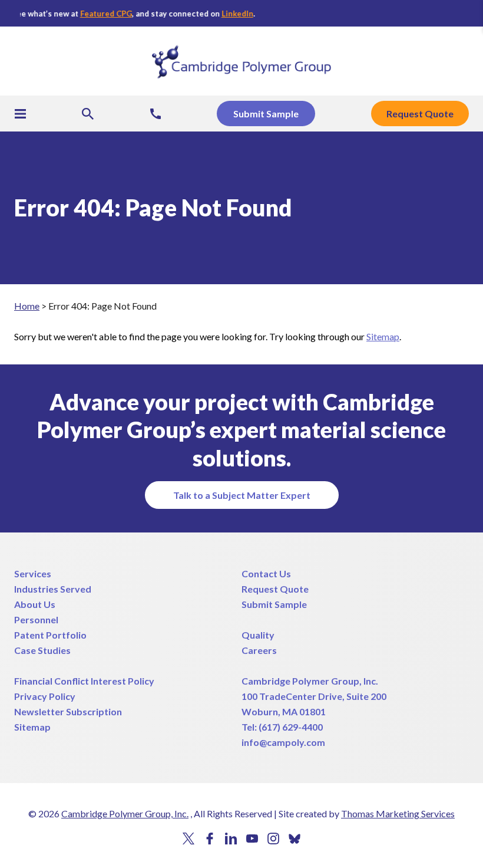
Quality (258, 634)
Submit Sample (274, 604)
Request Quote (275, 588)
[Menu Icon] (20, 114)
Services (32, 573)
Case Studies (42, 650)
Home (26, 305)
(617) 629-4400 (291, 726)
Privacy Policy (44, 696)
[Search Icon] (88, 114)
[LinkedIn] (231, 838)
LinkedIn (235, 13)
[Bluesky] (294, 839)
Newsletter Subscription (68, 711)
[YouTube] (252, 838)
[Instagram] (273, 838)
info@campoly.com (283, 742)
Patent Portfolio (50, 634)
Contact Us (266, 573)
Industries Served (52, 588)
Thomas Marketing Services (398, 813)
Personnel (36, 619)
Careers (259, 650)
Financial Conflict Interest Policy (84, 680)
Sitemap (382, 336)
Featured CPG (104, 13)
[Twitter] (188, 838)
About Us (34, 604)
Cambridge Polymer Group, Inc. (310, 680)
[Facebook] (210, 838)
